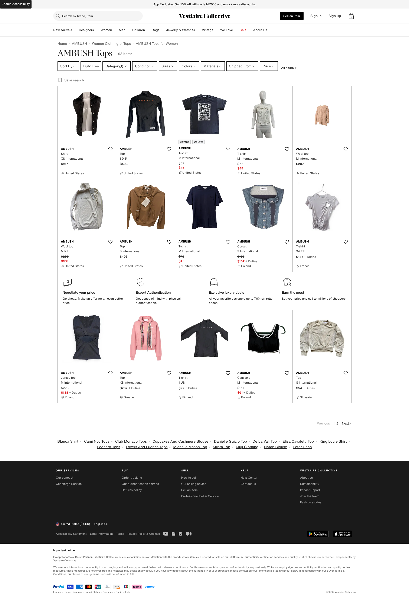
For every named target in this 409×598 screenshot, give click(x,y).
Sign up (334, 16)
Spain (119, 592)
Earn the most (293, 292)
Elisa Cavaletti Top (298, 441)
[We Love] (236, 30)
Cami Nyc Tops (96, 441)
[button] (351, 16)
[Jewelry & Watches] (198, 30)
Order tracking (132, 477)
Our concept (64, 477)
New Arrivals (62, 30)
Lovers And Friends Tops (147, 447)
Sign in (316, 16)
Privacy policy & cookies (143, 534)
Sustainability (309, 484)
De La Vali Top (265, 441)
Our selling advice (193, 484)
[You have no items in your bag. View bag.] (351, 16)
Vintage (207, 30)
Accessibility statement (71, 534)
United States (92, 592)
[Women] (115, 30)
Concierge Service (69, 484)
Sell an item (291, 16)
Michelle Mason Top (190, 447)
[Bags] (162, 30)
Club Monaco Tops (131, 441)
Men (122, 30)
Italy (127, 592)
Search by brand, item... (78, 16)
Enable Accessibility (16, 4)
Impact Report (310, 490)
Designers (86, 30)
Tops (127, 43)
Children (138, 30)
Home (62, 43)
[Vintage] (217, 30)
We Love (226, 30)
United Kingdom (73, 592)
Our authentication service (140, 484)
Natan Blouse (275, 447)
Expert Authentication (153, 292)
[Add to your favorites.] (110, 149)
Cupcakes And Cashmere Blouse (180, 441)
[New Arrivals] (75, 30)
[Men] (129, 30)
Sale (243, 30)
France (57, 592)
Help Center (249, 477)
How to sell (188, 477)
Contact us (248, 484)
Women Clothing (105, 43)
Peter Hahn (302, 447)
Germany (108, 592)
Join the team (309, 496)
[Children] (148, 30)
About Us (260, 30)
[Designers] (97, 30)
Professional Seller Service (200, 496)
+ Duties (251, 261)
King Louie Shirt (333, 441)
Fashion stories (310, 502)
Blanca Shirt (67, 441)
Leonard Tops (108, 447)
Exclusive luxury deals (226, 292)
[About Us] (270, 30)
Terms (120, 534)
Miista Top (221, 447)
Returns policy (132, 490)
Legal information (101, 534)
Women (106, 30)
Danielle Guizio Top (230, 441)
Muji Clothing (247, 447)
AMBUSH (79, 43)
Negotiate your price (79, 292)
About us (306, 477)
